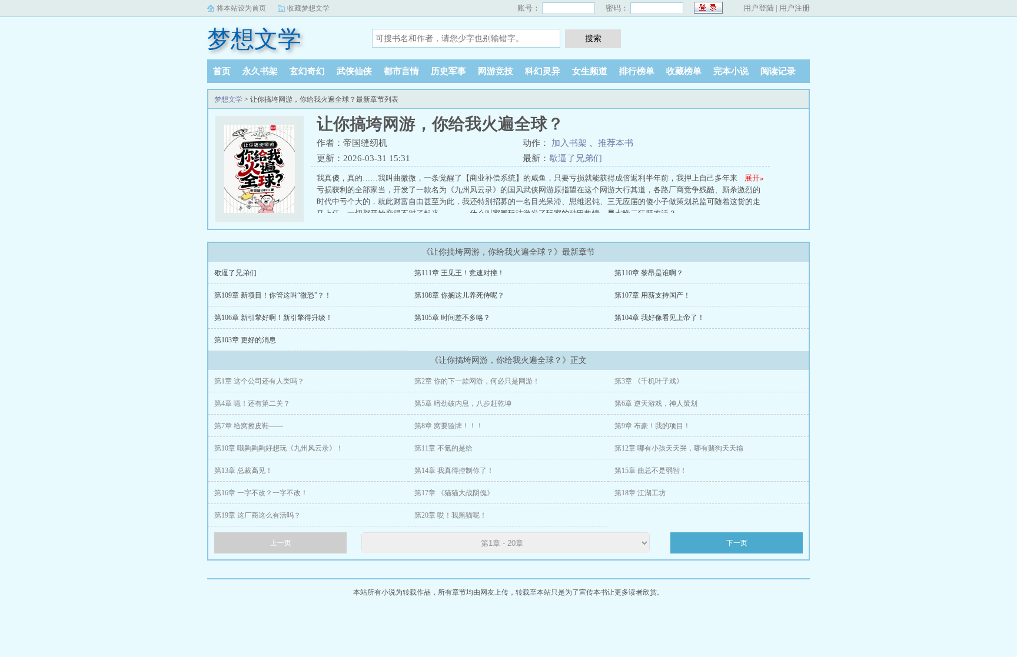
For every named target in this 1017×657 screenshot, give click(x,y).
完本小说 (731, 71)
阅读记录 (778, 71)
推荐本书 (615, 143)
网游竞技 (495, 71)
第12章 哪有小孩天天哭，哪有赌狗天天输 (678, 448)
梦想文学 (254, 39)
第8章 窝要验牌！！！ (448, 426)
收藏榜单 (684, 71)
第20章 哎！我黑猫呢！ (450, 515)
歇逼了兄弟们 (575, 158)
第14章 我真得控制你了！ (454, 470)
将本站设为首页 (241, 8)
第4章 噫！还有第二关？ (252, 403)
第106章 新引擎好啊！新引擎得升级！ (273, 318)
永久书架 (260, 71)
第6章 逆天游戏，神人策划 (655, 403)
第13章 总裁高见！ (243, 470)
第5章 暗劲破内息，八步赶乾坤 (462, 403)
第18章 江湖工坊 (640, 493)
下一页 (736, 543)
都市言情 (401, 71)
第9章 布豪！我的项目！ (652, 426)
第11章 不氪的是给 (443, 448)
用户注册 (794, 8)
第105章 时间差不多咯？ (452, 318)
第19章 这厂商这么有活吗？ (257, 515)
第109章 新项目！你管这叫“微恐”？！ (272, 295)
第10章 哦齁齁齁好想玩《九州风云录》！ (278, 448)
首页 (222, 71)
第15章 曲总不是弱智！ (650, 470)
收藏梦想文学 (308, 8)
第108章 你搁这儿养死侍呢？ (459, 295)
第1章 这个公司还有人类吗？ (259, 381)
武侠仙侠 (354, 71)
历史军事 (448, 71)
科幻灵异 (542, 71)
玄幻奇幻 (307, 71)
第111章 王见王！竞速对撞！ (459, 273)
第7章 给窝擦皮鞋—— (248, 426)
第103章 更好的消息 (245, 340)
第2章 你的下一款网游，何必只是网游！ (477, 381)
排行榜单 (636, 71)
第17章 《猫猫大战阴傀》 (454, 493)
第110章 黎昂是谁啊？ (648, 273)
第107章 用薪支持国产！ (652, 295)
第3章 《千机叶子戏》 (648, 381)
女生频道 (589, 71)
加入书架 (569, 143)
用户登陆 (758, 8)
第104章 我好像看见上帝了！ (659, 318)
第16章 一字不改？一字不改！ (261, 493)
